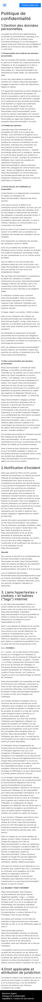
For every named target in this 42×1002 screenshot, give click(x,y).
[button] (4, 5)
